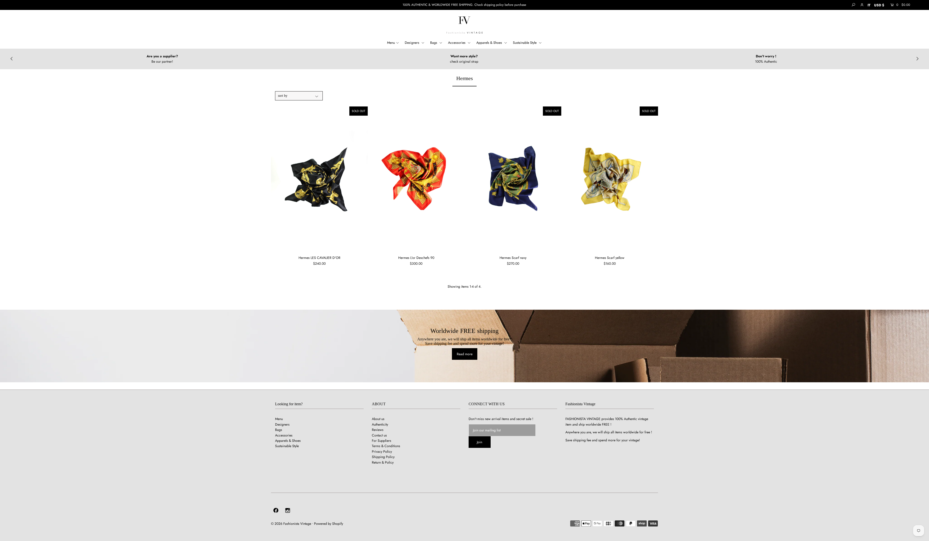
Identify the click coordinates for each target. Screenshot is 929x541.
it (869, 5)
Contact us (379, 435)
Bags (434, 42)
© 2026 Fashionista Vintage (291, 523)
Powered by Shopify (328, 523)
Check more (766, 61)
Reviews (377, 429)
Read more (464, 354)
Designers (412, 42)
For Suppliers (381, 440)
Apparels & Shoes (489, 42)
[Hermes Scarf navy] (512, 179)
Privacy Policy (382, 451)
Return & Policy (383, 462)
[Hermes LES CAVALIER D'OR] (319, 179)
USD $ (879, 5)
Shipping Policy (383, 456)
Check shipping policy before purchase (500, 4)
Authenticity (380, 424)
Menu (391, 42)
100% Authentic (464, 61)
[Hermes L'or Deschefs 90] (416, 179)
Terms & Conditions (386, 445)
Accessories (457, 42)
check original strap (162, 61)
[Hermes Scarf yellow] (609, 179)
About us (378, 418)
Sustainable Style (525, 42)
